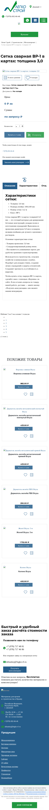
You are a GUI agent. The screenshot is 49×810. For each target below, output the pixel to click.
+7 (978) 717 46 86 (15, 649)
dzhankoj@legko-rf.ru (16, 662)
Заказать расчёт (35, 20)
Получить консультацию (15, 669)
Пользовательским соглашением (36, 793)
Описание (10, 186)
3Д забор (4, 763)
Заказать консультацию (14, 162)
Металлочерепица (8, 740)
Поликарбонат (6, 778)
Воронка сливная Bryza (24, 374)
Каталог (24, 34)
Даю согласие (24, 805)
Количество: (8, 126)
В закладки (33, 78)
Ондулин (4, 748)
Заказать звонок (27, 20)
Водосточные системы (9, 767)
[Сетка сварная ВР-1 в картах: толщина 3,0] (24, 71)
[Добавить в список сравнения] (32, 394)
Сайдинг (4, 759)
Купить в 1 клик (14, 135)
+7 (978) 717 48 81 (15, 646)
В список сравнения (14, 78)
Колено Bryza (24, 571)
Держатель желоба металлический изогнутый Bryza (24, 416)
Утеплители (5, 774)
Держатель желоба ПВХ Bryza (24, 493)
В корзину (36, 135)
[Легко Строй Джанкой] (15, 7)
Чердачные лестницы (9, 755)
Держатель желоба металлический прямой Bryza (24, 455)
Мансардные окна (8, 752)
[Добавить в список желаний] (25, 394)
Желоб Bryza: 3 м (25, 532)
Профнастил (6, 770)
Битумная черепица (8, 744)
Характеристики (28, 186)
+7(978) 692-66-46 (12, 16)
